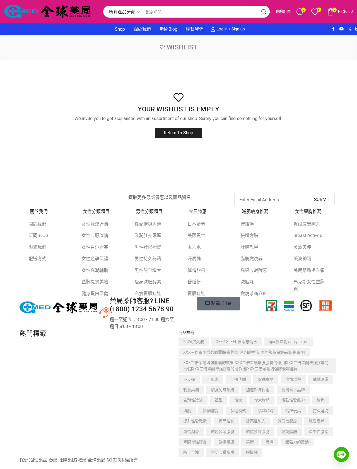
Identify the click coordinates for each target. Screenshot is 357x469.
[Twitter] (350, 29)
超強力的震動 (297, 442)
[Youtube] (341, 29)
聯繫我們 (195, 29)
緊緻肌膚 (226, 442)
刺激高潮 (191, 389)
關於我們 (142, 29)
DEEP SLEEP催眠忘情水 (236, 341)
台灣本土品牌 (293, 389)
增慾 (321, 400)
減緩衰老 (316, 421)
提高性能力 (256, 421)
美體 (250, 442)
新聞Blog (168, 29)
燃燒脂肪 (289, 431)
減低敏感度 (287, 421)
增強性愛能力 (293, 400)
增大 (238, 400)
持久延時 (321, 410)
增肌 (187, 410)
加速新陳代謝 (257, 389)
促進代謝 (238, 379)
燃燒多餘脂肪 (257, 431)
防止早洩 (191, 452)
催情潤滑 (321, 379)
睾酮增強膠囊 (195, 442)
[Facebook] (333, 29)
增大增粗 (262, 400)
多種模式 (238, 410)
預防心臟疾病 (222, 452)
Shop (120, 29)
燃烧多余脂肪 (222, 431)
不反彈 (189, 379)
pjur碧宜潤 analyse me (288, 341)
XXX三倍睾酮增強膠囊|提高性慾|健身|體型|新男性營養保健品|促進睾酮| (244, 352)
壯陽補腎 (211, 410)
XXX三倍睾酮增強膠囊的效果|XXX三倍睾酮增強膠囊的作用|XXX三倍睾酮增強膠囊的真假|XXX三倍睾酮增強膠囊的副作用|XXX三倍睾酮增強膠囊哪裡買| (256, 365)
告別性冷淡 (193, 400)
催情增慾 (293, 379)
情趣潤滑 (266, 410)
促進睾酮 (266, 379)
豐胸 (270, 442)
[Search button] (264, 12)
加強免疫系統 (222, 389)
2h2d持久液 (193, 341)
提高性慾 (226, 421)
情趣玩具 (293, 410)
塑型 (219, 400)
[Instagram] (47, 197)
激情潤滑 (191, 431)
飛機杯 (252, 452)
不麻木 (213, 379)
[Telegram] (69, 197)
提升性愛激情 (195, 421)
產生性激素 (318, 431)
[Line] (341, 454)
